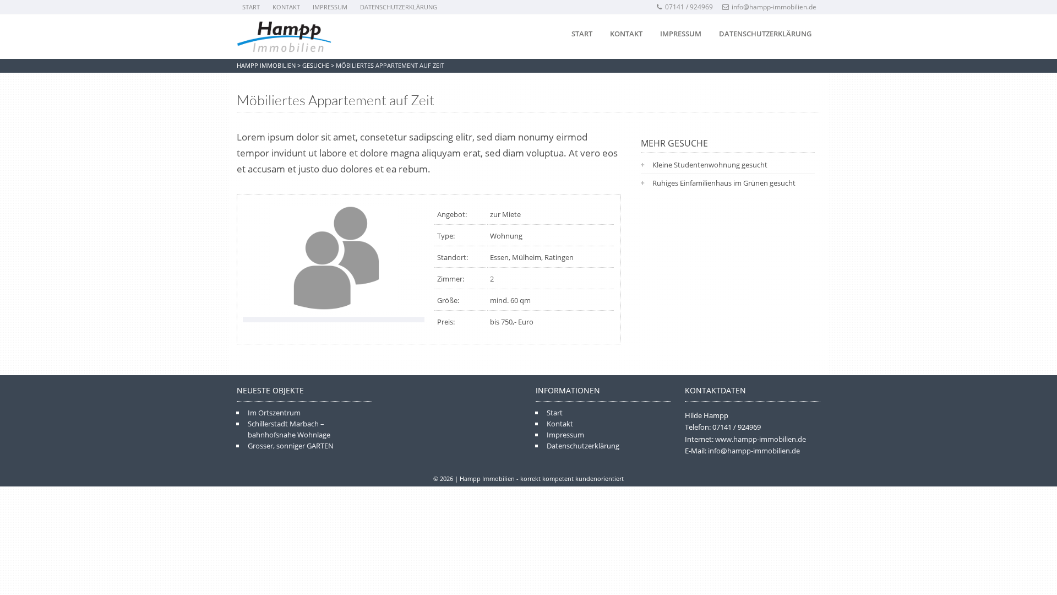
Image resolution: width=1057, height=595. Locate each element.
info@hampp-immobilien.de (774, 7)
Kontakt (286, 7)
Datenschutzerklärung (398, 7)
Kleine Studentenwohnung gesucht (709, 165)
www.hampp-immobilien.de (760, 439)
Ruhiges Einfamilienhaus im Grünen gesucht (724, 183)
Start (251, 7)
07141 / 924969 (689, 7)
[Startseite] (284, 36)
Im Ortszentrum (274, 413)
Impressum (330, 7)
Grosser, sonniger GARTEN (291, 446)
